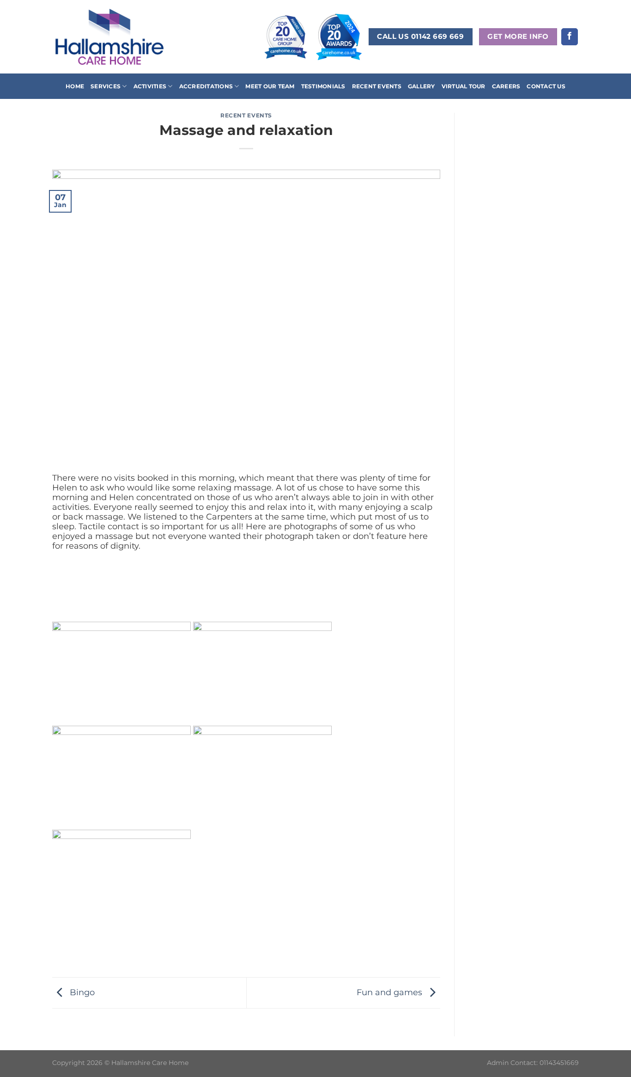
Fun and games (391, 992)
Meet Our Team (269, 86)
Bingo (81, 992)
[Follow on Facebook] (569, 36)
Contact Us (546, 86)
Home (75, 86)
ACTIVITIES (149, 86)
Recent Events (376, 86)
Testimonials (323, 86)
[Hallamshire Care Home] (109, 36)
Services (106, 86)
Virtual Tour (463, 86)
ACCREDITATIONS (206, 86)
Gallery (421, 86)
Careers (506, 86)
